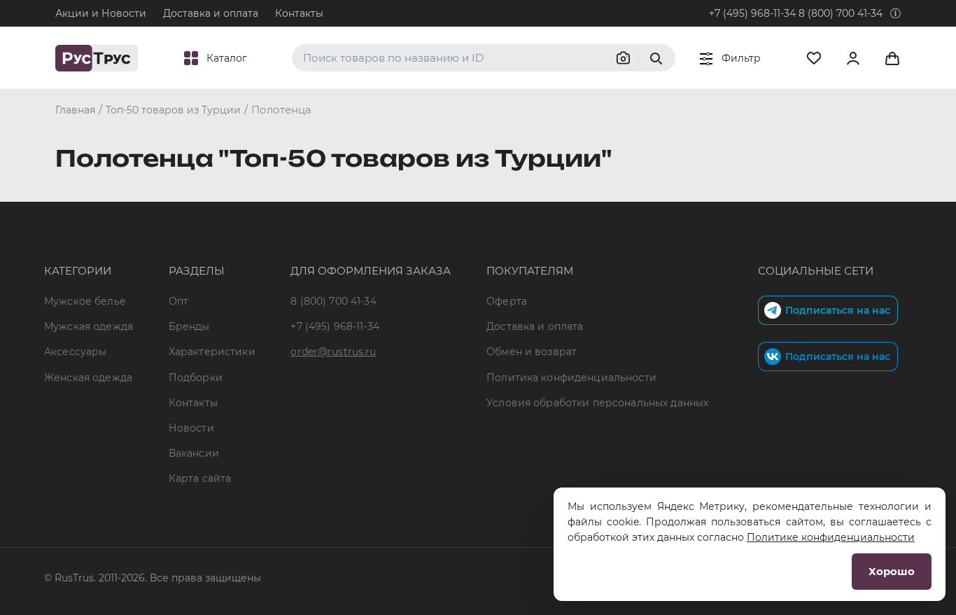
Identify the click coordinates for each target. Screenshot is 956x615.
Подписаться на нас (837, 310)
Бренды (189, 326)
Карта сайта (200, 478)
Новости (191, 428)
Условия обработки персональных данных (597, 402)
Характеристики (212, 351)
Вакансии (194, 453)
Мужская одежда (88, 326)
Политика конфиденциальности (571, 377)
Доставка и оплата (210, 13)
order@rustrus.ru (333, 351)
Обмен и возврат (531, 351)
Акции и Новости (100, 13)
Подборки (196, 377)
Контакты (299, 13)
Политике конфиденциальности (831, 537)
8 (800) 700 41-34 (841, 13)
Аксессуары (75, 351)
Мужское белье (85, 301)
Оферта (506, 301)
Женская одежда (88, 377)
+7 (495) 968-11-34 (752, 13)
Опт (178, 301)
